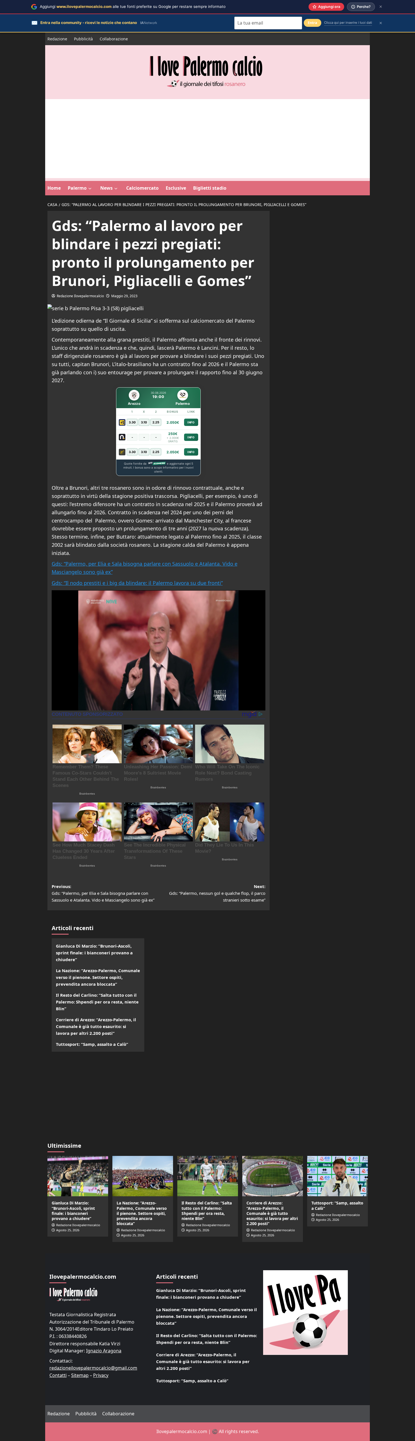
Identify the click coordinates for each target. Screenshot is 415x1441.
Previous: (103, 893)
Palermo (77, 188)
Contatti (58, 1375)
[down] (90, 188)
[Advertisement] (207, 138)
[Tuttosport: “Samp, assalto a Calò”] (337, 1176)
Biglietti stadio (209, 188)
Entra (312, 22)
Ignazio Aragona (103, 1351)
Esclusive (176, 188)
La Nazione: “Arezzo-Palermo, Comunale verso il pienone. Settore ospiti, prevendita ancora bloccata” (98, 977)
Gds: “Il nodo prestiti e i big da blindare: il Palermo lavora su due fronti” (137, 583)
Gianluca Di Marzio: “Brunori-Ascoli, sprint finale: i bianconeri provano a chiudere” (94, 952)
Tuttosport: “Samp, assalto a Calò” (92, 1044)
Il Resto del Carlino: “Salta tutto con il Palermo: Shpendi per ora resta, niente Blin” (97, 1001)
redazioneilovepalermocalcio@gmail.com (93, 1368)
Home (54, 188)
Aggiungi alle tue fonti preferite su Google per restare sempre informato (133, 6)
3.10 (144, 422)
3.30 (132, 422)
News (106, 188)
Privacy (100, 1375)
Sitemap (80, 1375)
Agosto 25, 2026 (67, 1230)
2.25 (155, 422)
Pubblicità (83, 38)
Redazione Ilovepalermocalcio (80, 296)
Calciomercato (142, 188)
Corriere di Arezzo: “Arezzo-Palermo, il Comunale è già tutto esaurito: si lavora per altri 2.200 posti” (96, 1026)
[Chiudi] (381, 7)
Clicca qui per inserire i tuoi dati (348, 23)
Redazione (57, 38)
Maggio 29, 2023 (124, 296)
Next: (217, 893)
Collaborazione (114, 38)
